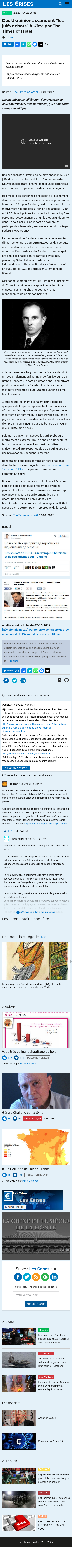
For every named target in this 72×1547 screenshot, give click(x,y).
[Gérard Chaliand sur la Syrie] (36, 1091)
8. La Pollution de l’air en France (26, 1169)
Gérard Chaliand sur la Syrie (22, 1113)
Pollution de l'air (38, 1057)
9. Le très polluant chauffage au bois (29, 1052)
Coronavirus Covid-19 (50, 1441)
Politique (44, 1493)
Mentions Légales (29, 1542)
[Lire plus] (13, 661)
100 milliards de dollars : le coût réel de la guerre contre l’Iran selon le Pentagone (52, 1362)
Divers (42, 1516)
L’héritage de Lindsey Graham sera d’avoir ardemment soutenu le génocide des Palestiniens (53, 1386)
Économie (44, 1469)
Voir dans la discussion (16, 768)
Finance (43, 1330)
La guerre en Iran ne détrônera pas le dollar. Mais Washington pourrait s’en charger (53, 1478)
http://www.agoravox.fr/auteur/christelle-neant (26, 753)
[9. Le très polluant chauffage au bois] (36, 1030)
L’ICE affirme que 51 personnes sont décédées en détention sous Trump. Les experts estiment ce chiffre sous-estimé (54, 1502)
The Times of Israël (25, 92)
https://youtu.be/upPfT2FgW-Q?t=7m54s (45, 823)
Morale (7, 13)
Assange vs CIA (47, 1418)
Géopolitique (32, 1118)
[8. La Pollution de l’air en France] (36, 1147)
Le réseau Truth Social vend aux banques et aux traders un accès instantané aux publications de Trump (53, 1339)
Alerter (24, 831)
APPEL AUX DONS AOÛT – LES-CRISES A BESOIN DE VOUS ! (51, 1525)
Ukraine (11, 37)
